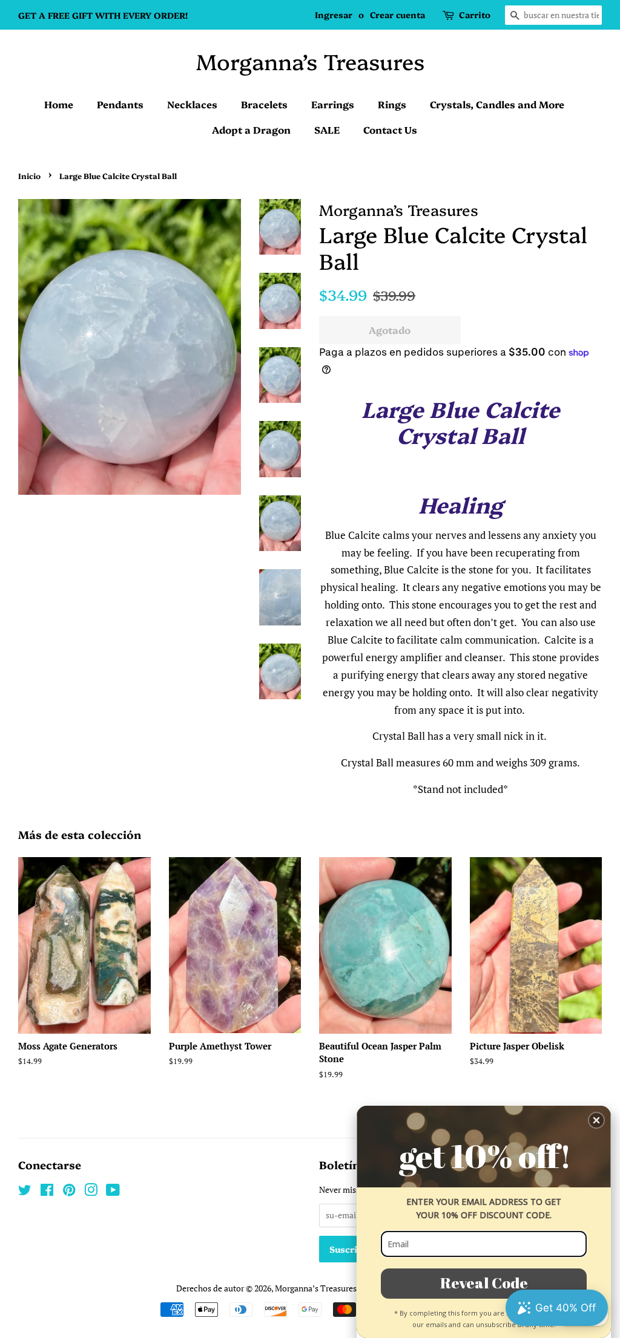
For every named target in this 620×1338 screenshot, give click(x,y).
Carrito (474, 14)
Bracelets (264, 104)
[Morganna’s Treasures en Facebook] (47, 1192)
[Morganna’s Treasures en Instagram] (90, 1192)
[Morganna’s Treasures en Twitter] (24, 1192)
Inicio (29, 176)
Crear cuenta (397, 14)
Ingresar (333, 14)
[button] (596, 1120)
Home (58, 104)
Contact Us (390, 129)
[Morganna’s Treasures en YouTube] (113, 1192)
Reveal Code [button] (484, 1283)
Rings (392, 104)
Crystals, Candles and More (497, 104)
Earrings (332, 104)
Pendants (120, 104)
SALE (327, 129)
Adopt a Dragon (251, 129)
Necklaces (192, 104)
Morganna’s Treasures (310, 61)
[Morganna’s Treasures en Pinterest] (69, 1192)
